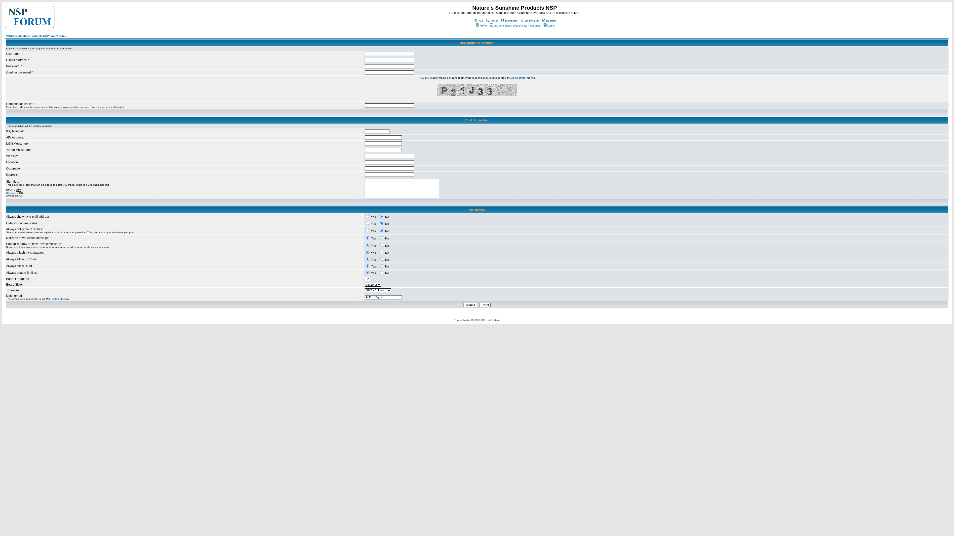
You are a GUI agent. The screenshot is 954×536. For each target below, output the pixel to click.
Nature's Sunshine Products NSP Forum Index (36, 35)
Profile (483, 25)
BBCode (11, 193)
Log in (551, 25)
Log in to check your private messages (517, 25)
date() (55, 299)
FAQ (480, 20)
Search (494, 20)
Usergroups (532, 20)
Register (551, 20)
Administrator (518, 77)
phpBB (469, 320)
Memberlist (511, 20)
